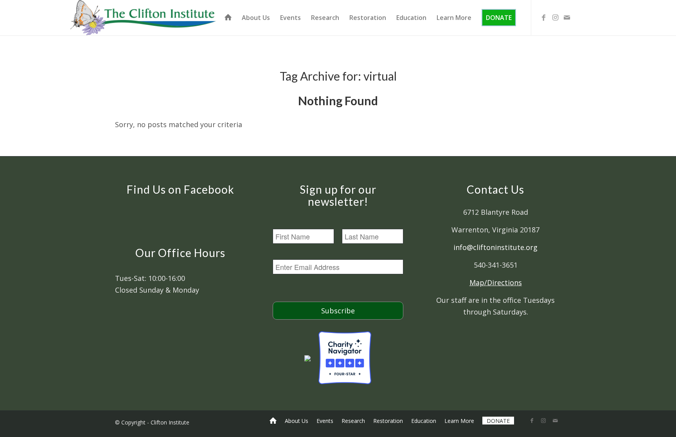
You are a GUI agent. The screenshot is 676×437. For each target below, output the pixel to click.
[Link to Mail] (567, 17)
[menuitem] (228, 17)
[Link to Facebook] (543, 17)
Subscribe (338, 310)
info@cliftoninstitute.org (495, 247)
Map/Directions (495, 282)
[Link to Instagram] (555, 17)
